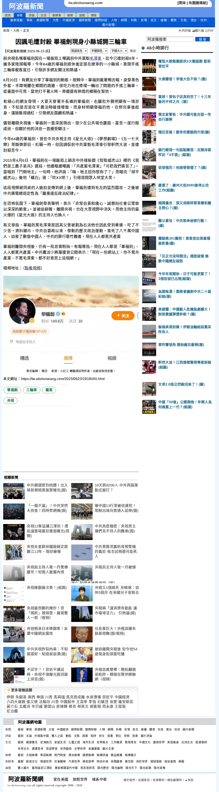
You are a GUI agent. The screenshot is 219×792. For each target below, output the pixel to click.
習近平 (108, 697)
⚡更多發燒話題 (19, 690)
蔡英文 (83, 707)
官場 (144, 20)
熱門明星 (60, 755)
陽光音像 (159, 767)
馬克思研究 (87, 767)
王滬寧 (81, 702)
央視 (10, 400)
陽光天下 (131, 767)
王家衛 (120, 707)
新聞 (20, 15)
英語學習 (52, 748)
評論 (31, 15)
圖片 (108, 24)
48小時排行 (157, 48)
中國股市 (67, 702)
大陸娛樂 (32, 755)
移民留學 (88, 761)
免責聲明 (158, 780)
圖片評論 (146, 735)
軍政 (30, 20)
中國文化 (145, 742)
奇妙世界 (142, 761)
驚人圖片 (23, 767)
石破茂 (103, 702)
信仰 (203, 20)
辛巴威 (37, 707)
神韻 (40, 697)
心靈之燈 (74, 742)
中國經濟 (68, 20)
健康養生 (32, 742)
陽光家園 (145, 767)
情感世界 (46, 761)
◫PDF (209, 30)
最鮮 (21, 761)
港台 (194, 20)
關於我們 (129, 780)
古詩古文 (187, 742)
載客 (49, 390)
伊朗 (10, 697)
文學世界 (80, 748)
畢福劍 (12, 390)
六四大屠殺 (16, 702)
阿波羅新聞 (26, 6)
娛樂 (70, 15)
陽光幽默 (117, 767)
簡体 (182, 3)
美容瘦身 (173, 742)
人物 (114, 20)
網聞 (124, 20)
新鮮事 (56, 15)
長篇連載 (94, 748)
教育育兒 (130, 742)
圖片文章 (108, 748)
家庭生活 (60, 742)
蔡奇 (72, 707)
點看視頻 (32, 268)
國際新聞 (85, 20)
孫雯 (113, 702)
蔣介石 (12, 707)
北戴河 (24, 707)
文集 (77, 735)
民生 (154, 20)
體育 (174, 20)
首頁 (8, 15)
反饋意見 (144, 780)
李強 (92, 702)
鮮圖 (181, 761)
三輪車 (31, 390)
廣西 (31, 697)
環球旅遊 (156, 761)
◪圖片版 (198, 30)
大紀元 (64, 371)
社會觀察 (60, 761)
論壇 (82, 15)
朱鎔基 (21, 697)
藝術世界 (159, 742)
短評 (93, 735)
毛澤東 (95, 58)
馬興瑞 (59, 697)
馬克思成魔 (75, 697)
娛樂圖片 (130, 755)
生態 (184, 20)
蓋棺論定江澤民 (42, 767)
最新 (16, 20)
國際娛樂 (88, 755)
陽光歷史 (103, 767)
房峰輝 (62, 707)
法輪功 (44, 702)
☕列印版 (184, 30)
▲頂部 (189, 780)
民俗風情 (170, 761)
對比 (118, 735)
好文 (102, 735)
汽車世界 (74, 761)
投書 (110, 735)
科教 (134, 20)
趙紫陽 (95, 707)
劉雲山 (49, 707)
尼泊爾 (12, 711)
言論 (29, 735)
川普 (49, 697)
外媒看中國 (41, 735)
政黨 (85, 735)
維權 (164, 20)
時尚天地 (102, 761)
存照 (127, 735)
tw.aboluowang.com (85, 3)
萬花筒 (129, 761)
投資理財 (201, 742)
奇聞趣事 (116, 761)
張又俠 (32, 702)
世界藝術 (66, 748)
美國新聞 (42, 20)
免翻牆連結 (197, 3)
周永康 (108, 707)
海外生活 (88, 742)
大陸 (56, 20)
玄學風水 (102, 742)
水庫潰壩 (93, 697)
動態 (68, 735)
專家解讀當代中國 (66, 767)
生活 (43, 15)
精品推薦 (116, 755)
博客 (94, 15)
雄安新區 (125, 702)
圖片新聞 (188, 729)
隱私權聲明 (174, 780)
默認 (133, 50)
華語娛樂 (46, 755)
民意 (135, 735)
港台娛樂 (74, 755)
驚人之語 (57, 735)
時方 (45, 371)
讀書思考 (37, 748)
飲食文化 (32, 761)
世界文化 (23, 748)
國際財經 (101, 20)
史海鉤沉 (46, 742)
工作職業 (116, 742)
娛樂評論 (102, 755)
